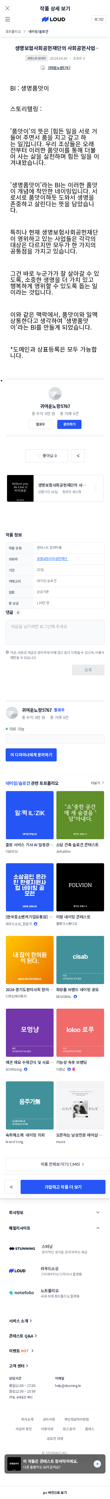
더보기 (95, 782)
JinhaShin (63, 851)
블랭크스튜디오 (66, 923)
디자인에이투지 (16, 996)
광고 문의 (69, 1428)
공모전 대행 (55, 1438)
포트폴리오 (13, 31)
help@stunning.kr (68, 1385)
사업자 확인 (24, 1428)
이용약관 (47, 1428)
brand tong (15, 1141)
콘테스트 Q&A (21, 1336)
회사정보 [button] (16, 1212)
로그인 (99, 19)
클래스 (89, 1428)
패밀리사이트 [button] (19, 1228)
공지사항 (49, 1419)
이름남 (60, 1069)
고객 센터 (17, 1366)
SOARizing (14, 1069)
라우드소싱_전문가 (19, 923)
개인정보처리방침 (76, 1419)
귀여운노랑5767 (55, 406)
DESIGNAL (63, 996)
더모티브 (12, 851)
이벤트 (19, 1351)
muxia (60, 1141)
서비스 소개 (18, 1321)
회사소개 (27, 1419)
